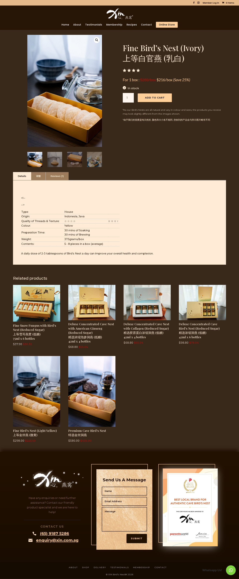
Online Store (167, 24)
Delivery (100, 567)
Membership (114, 25)
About (77, 25)
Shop (85, 567)
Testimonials (93, 25)
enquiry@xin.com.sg (57, 540)
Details (22, 176)
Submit (137, 538)
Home (65, 25)
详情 (38, 176)
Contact (146, 25)
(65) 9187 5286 (54, 533)
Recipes (131, 25)
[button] (97, 40)
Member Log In (211, 3)
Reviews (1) (57, 176)
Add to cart (155, 97)
